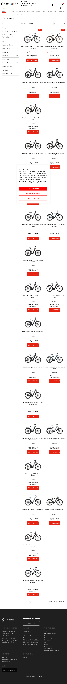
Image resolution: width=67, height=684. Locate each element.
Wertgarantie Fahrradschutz (10, 660)
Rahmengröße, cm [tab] (7, 45)
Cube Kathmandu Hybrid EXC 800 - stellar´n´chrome (54, 510)
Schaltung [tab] (5, 70)
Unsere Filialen (48, 646)
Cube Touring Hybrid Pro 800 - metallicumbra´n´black (32, 118)
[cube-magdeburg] (8, 619)
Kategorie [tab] (5, 28)
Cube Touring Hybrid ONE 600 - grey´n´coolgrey (32, 82)
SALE (24, 638)
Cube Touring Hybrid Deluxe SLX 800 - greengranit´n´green (54, 225)
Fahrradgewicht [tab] (7, 74)
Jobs (45, 642)
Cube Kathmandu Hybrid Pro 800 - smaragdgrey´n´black (54, 367)
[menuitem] (4, 11)
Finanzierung (48, 638)
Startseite (4, 15)
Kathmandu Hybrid (9, 31)
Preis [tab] (4, 41)
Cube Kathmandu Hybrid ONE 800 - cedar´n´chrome (54, 296)
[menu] (33, 11)
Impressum (47, 640)
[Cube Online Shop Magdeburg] (9, 3)
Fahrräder (26, 632)
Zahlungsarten (48, 648)
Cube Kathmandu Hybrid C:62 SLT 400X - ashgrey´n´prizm (33, 581)
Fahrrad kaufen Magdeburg (31, 640)
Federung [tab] (5, 52)
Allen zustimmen (33, 188)
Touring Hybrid (8, 37)
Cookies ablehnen (33, 198)
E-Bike (11, 15)
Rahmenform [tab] (6, 63)
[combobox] (31, 8)
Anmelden (31, 623)
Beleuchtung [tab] (6, 48)
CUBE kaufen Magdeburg (30, 644)
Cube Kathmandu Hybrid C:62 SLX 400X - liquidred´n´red (33, 545)
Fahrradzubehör (27, 636)
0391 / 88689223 (10, 638)
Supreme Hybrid (9, 34)
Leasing (4, 666)
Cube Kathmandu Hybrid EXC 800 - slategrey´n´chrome (54, 439)
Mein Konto (52, 5)
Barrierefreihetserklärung (51, 650)
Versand (4, 664)
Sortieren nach (48, 24)
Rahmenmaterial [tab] (7, 66)
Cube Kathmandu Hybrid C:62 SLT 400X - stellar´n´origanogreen (32, 47)
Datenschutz (48, 636)
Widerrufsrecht (6, 662)
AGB (45, 632)
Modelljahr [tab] (5, 59)
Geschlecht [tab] (5, 56)
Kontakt (46, 644)
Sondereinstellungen (33, 193)
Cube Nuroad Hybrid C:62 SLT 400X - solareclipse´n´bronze (54, 47)
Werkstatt (5, 657)
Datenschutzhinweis (36, 183)
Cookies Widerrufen (50, 634)
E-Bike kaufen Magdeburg (30, 642)
